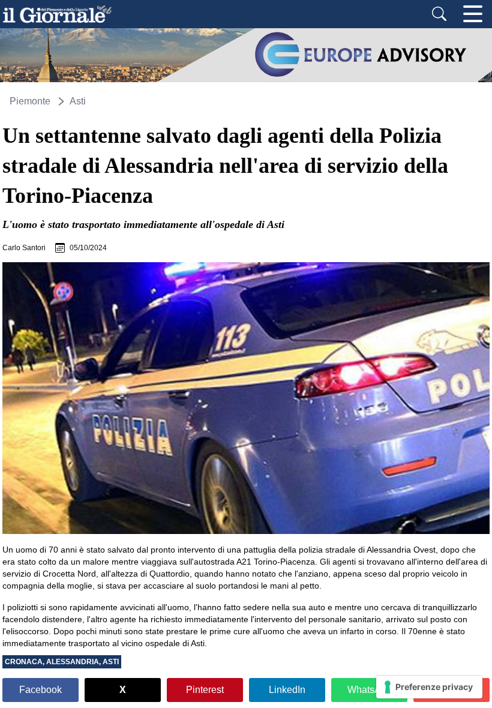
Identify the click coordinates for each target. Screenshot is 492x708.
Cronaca (24, 662)
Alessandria (72, 662)
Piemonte (30, 101)
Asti (78, 101)
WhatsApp (369, 690)
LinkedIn (287, 690)
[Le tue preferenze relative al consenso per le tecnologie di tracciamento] (429, 687)
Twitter (123, 690)
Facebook (40, 690)
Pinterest (205, 690)
